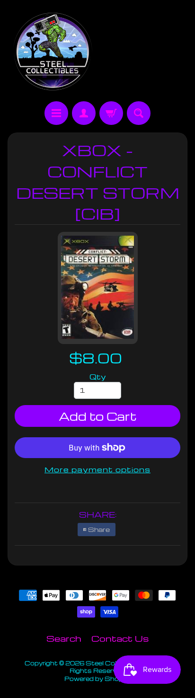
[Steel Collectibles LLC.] (53, 52)
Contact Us (120, 638)
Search (63, 638)
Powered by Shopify (97, 678)
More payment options (97, 469)
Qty (97, 376)
